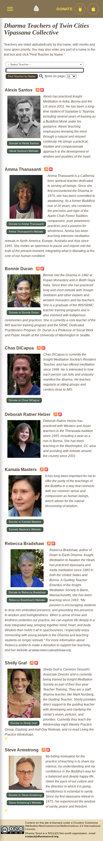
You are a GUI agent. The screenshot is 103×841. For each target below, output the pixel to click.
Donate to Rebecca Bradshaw (27, 592)
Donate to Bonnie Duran (24, 312)
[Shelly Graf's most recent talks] (32, 663)
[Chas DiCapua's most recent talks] (39, 349)
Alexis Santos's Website (23, 150)
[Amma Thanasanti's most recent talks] (46, 170)
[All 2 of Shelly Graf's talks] (36, 663)
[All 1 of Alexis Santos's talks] (42, 91)
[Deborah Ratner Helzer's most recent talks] (56, 415)
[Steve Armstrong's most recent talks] (44, 750)
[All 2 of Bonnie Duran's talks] (42, 269)
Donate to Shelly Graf (24, 723)
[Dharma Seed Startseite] (36, 9)
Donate (64, 9)
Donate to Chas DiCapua (24, 400)
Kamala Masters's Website (25, 529)
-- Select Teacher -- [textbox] (19, 64)
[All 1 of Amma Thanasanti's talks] (51, 170)
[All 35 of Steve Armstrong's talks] (48, 750)
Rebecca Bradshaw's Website (27, 600)
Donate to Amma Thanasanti (26, 223)
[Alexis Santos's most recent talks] (38, 91)
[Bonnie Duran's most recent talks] (38, 269)
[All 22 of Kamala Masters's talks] (46, 470)
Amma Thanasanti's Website (26, 231)
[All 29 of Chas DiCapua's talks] (43, 349)
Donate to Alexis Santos (24, 143)
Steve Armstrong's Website (25, 802)
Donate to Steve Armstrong (25, 795)
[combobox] (45, 64)
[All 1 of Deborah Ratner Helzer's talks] (60, 415)
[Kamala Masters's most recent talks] (42, 470)
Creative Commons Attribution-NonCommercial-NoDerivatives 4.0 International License (62, 825)
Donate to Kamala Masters (25, 521)
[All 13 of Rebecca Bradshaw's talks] (53, 544)
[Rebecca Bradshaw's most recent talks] (49, 544)
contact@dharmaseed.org (41, 836)
